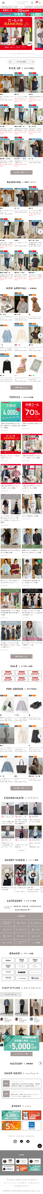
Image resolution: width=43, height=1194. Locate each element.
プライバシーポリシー (12, 1183)
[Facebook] (27, 1141)
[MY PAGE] (32, 3)
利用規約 (25, 1179)
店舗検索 (18, 1179)
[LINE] (21, 1141)
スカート (23, 936)
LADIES (21, 916)
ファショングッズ (22, 942)
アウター (23, 923)
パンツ (9, 936)
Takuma (37, 1020)
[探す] (39, 3)
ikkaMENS (28, 7)
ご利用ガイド (24, 1183)
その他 (38, 942)
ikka (5, 1018)
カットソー (23, 929)
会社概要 (10, 1179)
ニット (9, 929)
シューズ (9, 942)
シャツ (38, 929)
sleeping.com (7, 7)
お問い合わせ (33, 1183)
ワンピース (37, 923)
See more (21, 850)
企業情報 (32, 1179)
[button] (3, 35)
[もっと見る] (21, 1054)
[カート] (36, 3)
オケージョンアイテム (8, 923)
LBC (16, 7)
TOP (21, 7)
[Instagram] (15, 1141)
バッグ (38, 936)
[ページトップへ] (39, 1146)
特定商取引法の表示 (21, 1186)
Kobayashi (8, 1020)
